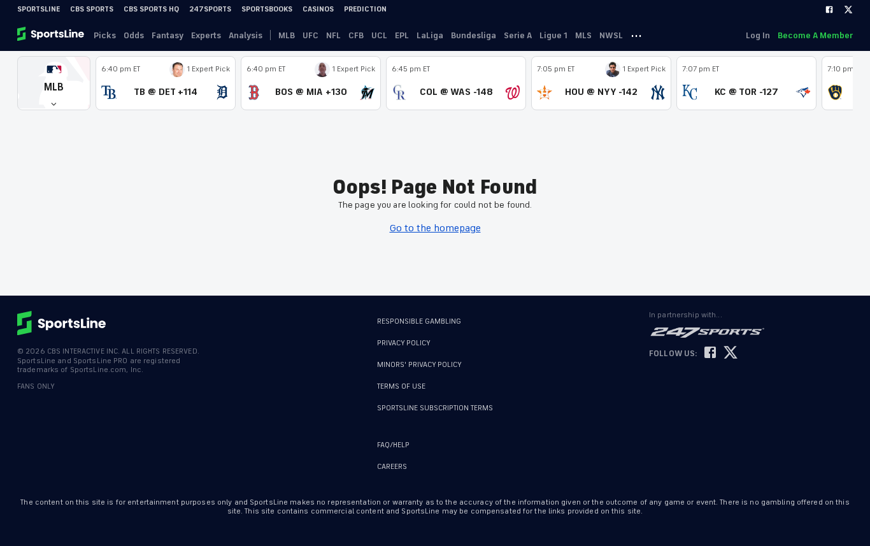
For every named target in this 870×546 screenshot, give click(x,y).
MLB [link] (286, 35)
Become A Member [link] (815, 35)
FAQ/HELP (393, 445)
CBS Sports (91, 9)
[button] (53, 83)
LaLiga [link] (430, 35)
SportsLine (38, 9)
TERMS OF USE (401, 386)
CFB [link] (356, 35)
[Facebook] (829, 9)
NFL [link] (333, 35)
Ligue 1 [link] (553, 35)
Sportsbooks (266, 9)
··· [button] (636, 35)
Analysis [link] (245, 35)
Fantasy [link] (167, 35)
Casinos (318, 9)
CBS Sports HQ (151, 9)
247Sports (210, 9)
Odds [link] (134, 35)
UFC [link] (310, 35)
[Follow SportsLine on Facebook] (710, 353)
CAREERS (392, 466)
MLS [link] (583, 35)
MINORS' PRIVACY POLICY (419, 365)
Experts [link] (206, 35)
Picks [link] (105, 35)
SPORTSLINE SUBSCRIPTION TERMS (435, 408)
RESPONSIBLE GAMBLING (419, 321)
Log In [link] (758, 35)
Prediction (365, 9)
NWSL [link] (611, 35)
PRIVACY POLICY (404, 343)
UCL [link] (379, 35)
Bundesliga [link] (473, 35)
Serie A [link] (518, 35)
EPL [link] (402, 35)
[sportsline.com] (51, 35)
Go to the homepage (435, 228)
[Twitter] (848, 9)
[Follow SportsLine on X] (730, 353)
